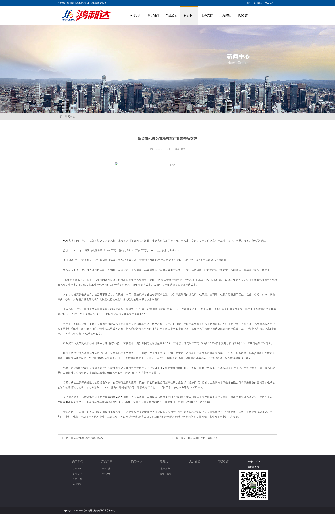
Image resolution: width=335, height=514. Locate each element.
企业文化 (77, 473)
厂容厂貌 (77, 479)
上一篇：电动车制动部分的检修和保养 (82, 438)
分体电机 (106, 473)
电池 (68, 402)
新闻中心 (189, 15)
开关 (162, 368)
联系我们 (243, 15)
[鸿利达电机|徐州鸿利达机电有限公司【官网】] (89, 24)
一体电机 (106, 468)
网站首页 (135, 15)
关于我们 (153, 15)
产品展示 (171, 15)
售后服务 (165, 468)
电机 (65, 240)
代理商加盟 (165, 473)
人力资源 (225, 15)
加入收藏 (269, 3)
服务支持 (207, 15)
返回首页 (258, 3)
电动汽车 (118, 397)
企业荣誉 (77, 484)
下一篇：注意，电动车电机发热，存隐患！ (194, 438)
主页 (60, 116)
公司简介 (77, 468)
